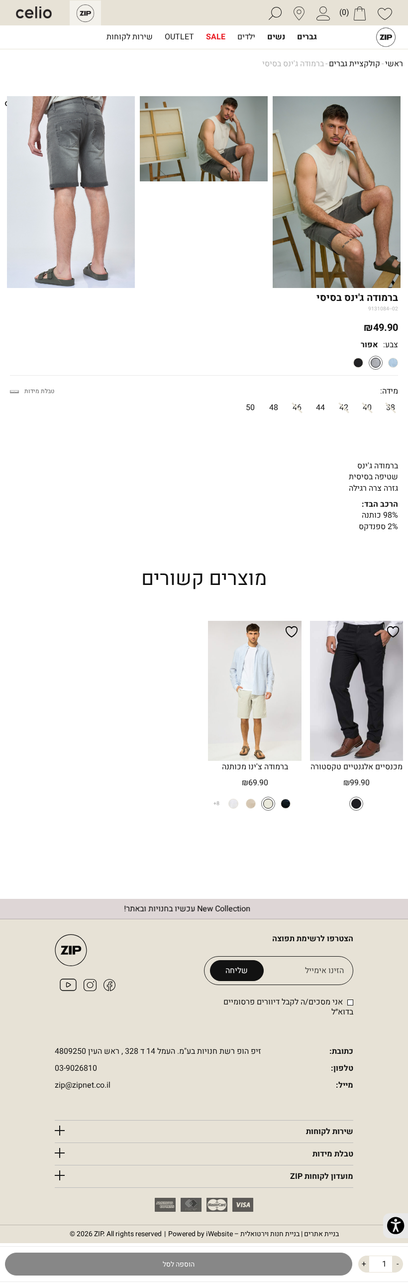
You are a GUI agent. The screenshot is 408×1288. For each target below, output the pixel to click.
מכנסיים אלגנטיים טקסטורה (356, 767)
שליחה (236, 971)
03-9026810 (76, 1068)
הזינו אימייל (324, 971)
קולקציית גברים (354, 64)
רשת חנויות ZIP (385, 37)
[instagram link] (90, 989)
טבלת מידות (39, 391)
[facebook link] (109, 989)
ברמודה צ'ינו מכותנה (255, 767)
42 (343, 408)
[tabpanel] (70, 192)
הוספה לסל (179, 1264)
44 (320, 408)
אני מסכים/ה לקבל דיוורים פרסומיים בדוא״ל (288, 1006)
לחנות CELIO (41, 12)
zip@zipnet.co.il (82, 1085)
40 (367, 408)
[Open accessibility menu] (395, 1225)
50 (250, 408)
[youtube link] (68, 989)
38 (390, 408)
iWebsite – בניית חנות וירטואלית (272, 1234)
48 (273, 408)
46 (297, 408)
